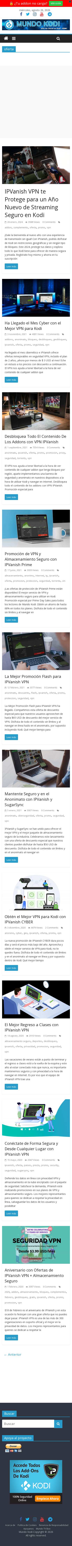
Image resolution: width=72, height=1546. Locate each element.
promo (41, 227)
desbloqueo (45, 339)
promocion (51, 452)
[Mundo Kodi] (6, 38)
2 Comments (51, 927)
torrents (21, 458)
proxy (62, 452)
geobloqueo (59, 339)
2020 (7, 1291)
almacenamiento (14, 575)
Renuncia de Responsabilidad (53, 1525)
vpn (49, 227)
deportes (37, 1041)
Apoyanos (28, 1528)
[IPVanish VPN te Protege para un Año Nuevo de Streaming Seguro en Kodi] (36, 149)
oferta (33, 227)
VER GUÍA (56, 3)
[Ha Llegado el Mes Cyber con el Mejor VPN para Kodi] (36, 281)
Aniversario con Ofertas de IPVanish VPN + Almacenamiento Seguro (34, 1275)
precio (36, 1165)
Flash (34, 692)
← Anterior (12, 1354)
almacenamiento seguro (18, 1041)
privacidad (29, 1046)
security (54, 1165)
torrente (56, 580)
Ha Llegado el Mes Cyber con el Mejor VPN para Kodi (33, 325)
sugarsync (22, 1170)
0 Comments (49, 222)
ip (47, 575)
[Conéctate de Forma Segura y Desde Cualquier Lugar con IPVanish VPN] (36, 1102)
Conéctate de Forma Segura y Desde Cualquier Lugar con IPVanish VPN (31, 1149)
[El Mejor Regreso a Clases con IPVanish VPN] (36, 983)
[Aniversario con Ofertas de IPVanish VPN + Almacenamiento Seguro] (36, 1228)
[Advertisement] (36, 102)
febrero (9, 1297)
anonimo (29, 575)
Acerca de (10, 1525)
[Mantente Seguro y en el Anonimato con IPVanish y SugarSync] (36, 752)
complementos (58, 1291)
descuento (23, 692)
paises (27, 1165)
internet (39, 575)
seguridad (38, 344)
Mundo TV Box (43, 1528)
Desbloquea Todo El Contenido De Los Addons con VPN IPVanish (35, 439)
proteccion (31, 580)
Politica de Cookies (27, 1525)
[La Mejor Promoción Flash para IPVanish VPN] (36, 635)
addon (8, 227)
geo (26, 933)
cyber (19, 933)
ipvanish (9, 344)
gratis (32, 1297)
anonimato (20, 339)
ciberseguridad (26, 815)
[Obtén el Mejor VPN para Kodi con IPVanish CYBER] (36, 875)
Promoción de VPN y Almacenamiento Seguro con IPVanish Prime (31, 559)
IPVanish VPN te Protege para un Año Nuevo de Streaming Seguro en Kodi (31, 203)
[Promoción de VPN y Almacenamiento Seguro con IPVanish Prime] (36, 512)
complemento (20, 227)
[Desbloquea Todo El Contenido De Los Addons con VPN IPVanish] (36, 395)
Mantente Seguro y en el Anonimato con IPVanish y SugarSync (28, 799)
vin (63, 580)
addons (9, 339)
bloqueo (32, 339)
